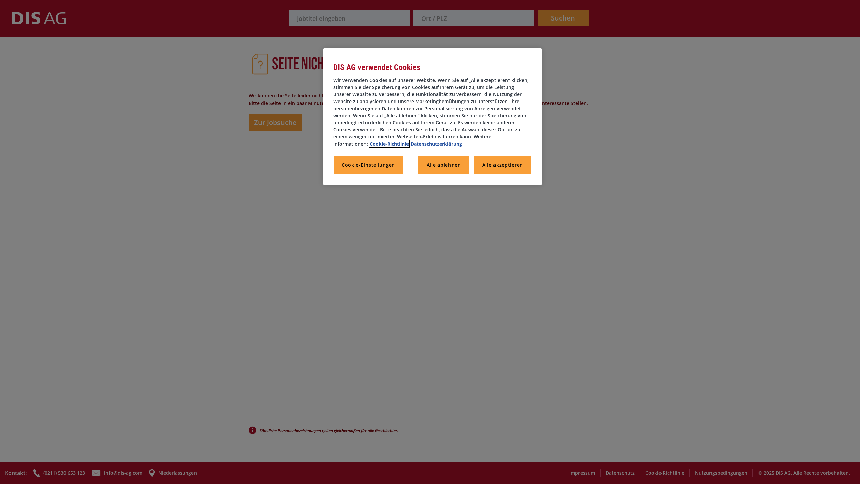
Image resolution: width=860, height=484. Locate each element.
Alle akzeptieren (502, 165)
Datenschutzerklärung (436, 143)
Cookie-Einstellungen (368, 165)
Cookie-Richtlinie (389, 143)
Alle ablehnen (444, 165)
